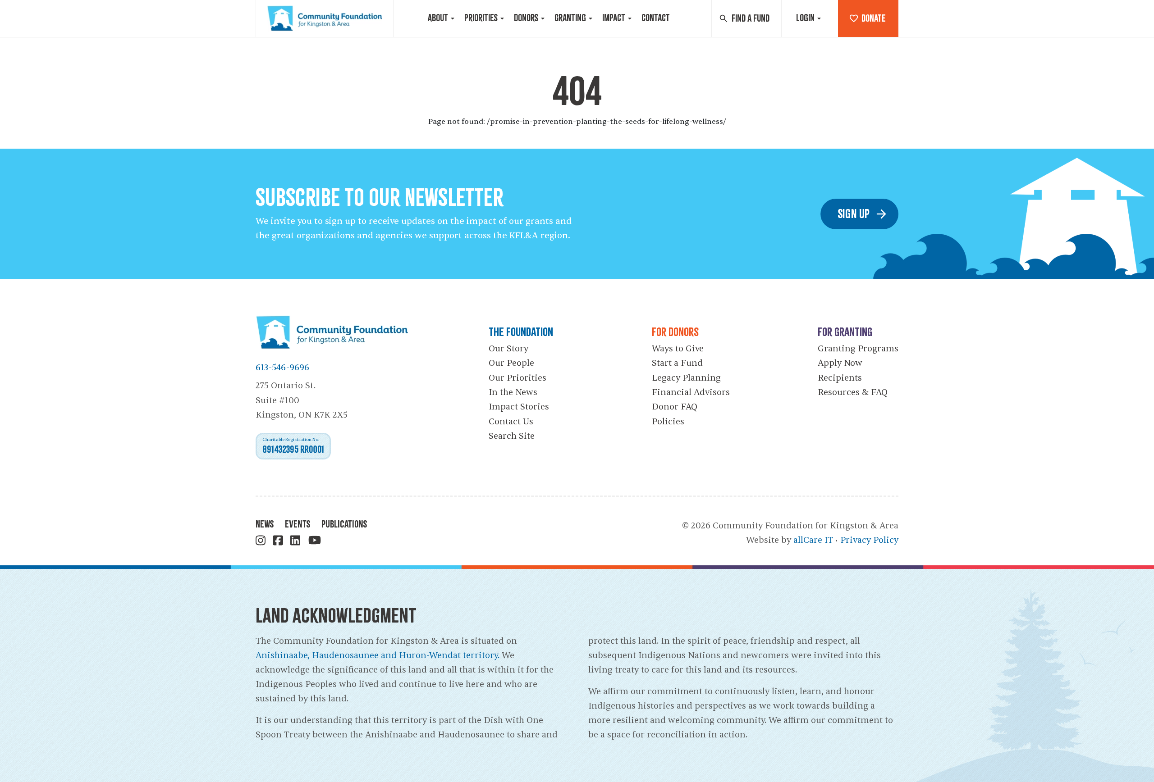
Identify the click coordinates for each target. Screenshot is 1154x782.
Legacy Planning (686, 378)
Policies (668, 421)
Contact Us (511, 421)
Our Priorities (517, 378)
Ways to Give (678, 348)
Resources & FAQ (853, 392)
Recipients (840, 378)
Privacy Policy (869, 540)
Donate (873, 18)
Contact (655, 17)
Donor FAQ (674, 406)
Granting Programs (858, 348)
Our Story (508, 348)
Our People (511, 363)
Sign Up (854, 213)
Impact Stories (519, 406)
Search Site (512, 436)
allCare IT (813, 540)
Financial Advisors (691, 392)
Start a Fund (677, 363)
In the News (513, 392)
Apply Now (840, 363)
